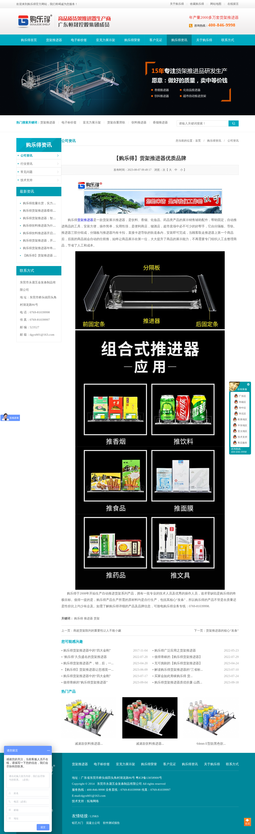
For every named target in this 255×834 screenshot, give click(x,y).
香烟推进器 (160, 122)
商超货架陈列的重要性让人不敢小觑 (97, 630)
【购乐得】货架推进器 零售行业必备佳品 (50, 255)
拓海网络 (93, 801)
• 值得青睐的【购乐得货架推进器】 (195, 657)
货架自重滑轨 (116, 122)
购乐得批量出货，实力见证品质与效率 (48, 203)
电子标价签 (79, 40)
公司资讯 (26, 155)
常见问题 (26, 172)
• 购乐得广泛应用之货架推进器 (195, 650)
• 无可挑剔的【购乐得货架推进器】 (195, 663)
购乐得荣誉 (132, 40)
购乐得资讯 (179, 40)
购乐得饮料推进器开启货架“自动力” (47, 233)
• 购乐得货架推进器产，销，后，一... (104, 663)
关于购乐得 (177, 3)
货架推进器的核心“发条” (222, 630)
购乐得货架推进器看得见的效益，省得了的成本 (54, 210)
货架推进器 (54, 40)
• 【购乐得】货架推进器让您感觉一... (104, 669)
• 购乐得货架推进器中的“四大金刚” (104, 650)
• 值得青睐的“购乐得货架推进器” (104, 682)
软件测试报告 (111, 822)
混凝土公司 (93, 822)
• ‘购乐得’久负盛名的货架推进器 (104, 657)
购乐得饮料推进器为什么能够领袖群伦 (48, 225)
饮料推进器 (138, 122)
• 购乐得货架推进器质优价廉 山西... (195, 682)
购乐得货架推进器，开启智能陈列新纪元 (50, 240)
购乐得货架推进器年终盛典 (41, 248)
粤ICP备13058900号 (149, 777)
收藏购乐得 (197, 3)
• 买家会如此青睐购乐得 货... (195, 676)
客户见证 (155, 40)
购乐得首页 (29, 40)
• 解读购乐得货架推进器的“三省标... (195, 669)
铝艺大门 (77, 822)
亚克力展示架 (105, 40)
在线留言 (233, 3)
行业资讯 (26, 163)
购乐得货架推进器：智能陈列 (42, 218)
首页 (198, 140)
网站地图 (215, 3)
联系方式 (227, 40)
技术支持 (26, 180)
